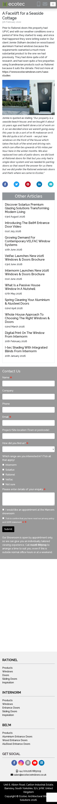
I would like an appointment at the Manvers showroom (28, 511)
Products (7, 667)
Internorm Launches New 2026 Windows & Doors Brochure (27, 272)
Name (5, 377)
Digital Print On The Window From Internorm (24, 334)
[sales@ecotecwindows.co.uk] (46, 5)
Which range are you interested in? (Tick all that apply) (26, 458)
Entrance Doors (11, 707)
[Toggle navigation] (53, 4)
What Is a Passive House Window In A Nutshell (22, 287)
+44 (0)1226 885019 (29, 771)
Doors (5, 675)
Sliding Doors (9, 678)
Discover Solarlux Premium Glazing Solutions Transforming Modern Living (27, 208)
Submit (8, 529)
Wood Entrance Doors (15, 740)
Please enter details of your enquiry (22, 489)
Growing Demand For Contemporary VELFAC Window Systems (27, 241)
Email (5, 416)
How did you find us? (14, 443)
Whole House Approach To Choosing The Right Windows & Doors (27, 318)
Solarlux (9, 469)
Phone (6, 403)
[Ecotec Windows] (13, 4)
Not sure (10, 484)
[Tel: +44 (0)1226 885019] (39, 5)
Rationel (10, 474)
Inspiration (8, 682)
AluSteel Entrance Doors (16, 743)
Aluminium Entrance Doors (17, 736)
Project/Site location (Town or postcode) (25, 430)
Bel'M (6, 725)
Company (7, 390)
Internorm (11, 464)
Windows (7, 671)
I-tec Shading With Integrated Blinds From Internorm (26, 349)
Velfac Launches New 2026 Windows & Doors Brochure (25, 257)
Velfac (9, 479)
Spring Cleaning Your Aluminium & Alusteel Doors (27, 301)
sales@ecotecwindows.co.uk (29, 774)
